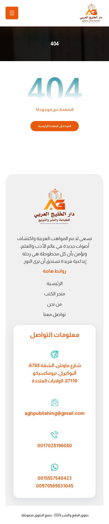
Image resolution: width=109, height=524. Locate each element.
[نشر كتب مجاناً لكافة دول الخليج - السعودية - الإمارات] (91, 13)
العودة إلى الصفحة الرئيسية (54, 126)
